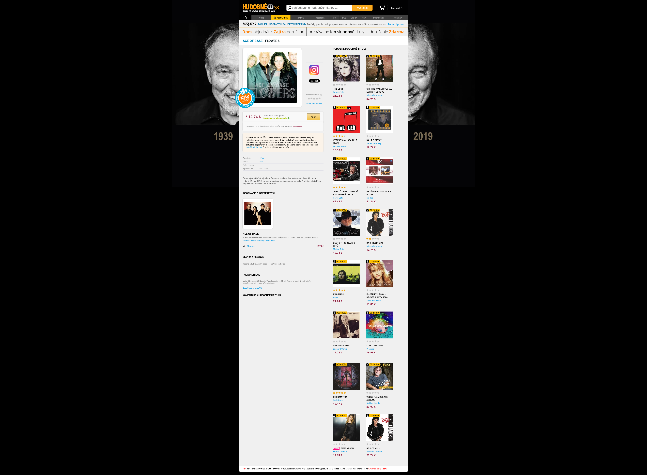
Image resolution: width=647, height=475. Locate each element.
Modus (369, 198)
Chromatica (340, 397)
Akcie (261, 18)
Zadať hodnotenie (314, 103)
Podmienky (378, 18)
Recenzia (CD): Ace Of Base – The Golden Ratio (264, 264)
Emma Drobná (340, 451)
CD (334, 18)
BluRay (354, 18)
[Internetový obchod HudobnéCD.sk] (261, 7)
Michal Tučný (339, 249)
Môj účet (395, 8)
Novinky (300, 18)
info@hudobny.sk (254, 147)
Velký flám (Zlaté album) (377, 398)
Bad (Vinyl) (373, 448)
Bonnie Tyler (339, 92)
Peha (335, 297)
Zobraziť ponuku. (397, 24)
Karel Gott (338, 198)
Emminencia (348, 448)
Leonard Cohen (340, 349)
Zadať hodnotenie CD (252, 288)
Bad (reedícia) (374, 243)
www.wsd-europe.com (377, 469)
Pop (262, 158)
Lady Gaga (338, 400)
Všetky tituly (282, 18)
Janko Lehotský (373, 143)
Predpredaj (320, 18)
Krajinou (338, 294)
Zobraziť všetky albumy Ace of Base (259, 240)
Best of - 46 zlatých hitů (344, 244)
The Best (338, 89)
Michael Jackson (374, 95)
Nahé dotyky (373, 140)
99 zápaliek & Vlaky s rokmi (378, 193)
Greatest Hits (341, 345)
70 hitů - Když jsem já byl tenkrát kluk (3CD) (345, 193)
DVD (344, 18)
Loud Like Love (374, 345)
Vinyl (364, 18)
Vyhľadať (362, 7)
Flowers (251, 246)
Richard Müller (340, 146)
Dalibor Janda (373, 403)
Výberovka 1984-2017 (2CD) (345, 141)
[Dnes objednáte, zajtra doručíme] (323, 35)
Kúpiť (313, 117)
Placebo (370, 349)
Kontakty (398, 18)
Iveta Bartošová (373, 300)
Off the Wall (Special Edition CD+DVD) (379, 90)
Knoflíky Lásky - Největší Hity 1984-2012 (377, 296)
